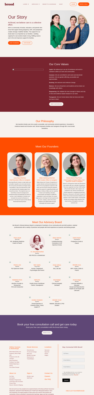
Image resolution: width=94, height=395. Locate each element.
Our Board (27, 42)
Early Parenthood (13, 360)
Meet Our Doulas (56, 104)
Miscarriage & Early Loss (15, 351)
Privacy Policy (12, 383)
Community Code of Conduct (16, 381)
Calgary (46, 355)
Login (73, 4)
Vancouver (47, 350)
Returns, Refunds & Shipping (16, 385)
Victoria (46, 353)
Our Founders (14, 42)
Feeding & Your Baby (14, 362)
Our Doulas (12, 378)
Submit (66, 380)
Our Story (11, 376)
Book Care (29, 353)
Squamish (47, 351)
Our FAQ (48, 379)
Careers (47, 376)
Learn (25, 4)
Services (35, 4)
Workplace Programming (15, 379)
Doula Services (30, 350)
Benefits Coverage (49, 4)
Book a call (84, 4)
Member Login (30, 376)
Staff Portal (29, 378)
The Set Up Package (32, 351)
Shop (61, 4)
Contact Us (48, 373)
